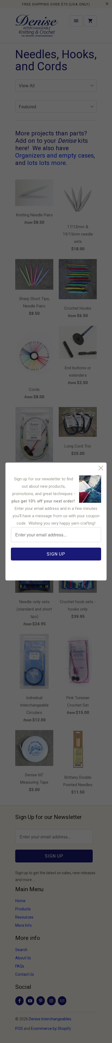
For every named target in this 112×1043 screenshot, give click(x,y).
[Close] (101, 468)
